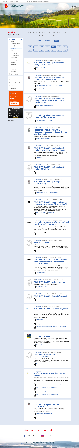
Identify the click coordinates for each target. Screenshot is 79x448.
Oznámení (13, 62)
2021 (59, 46)
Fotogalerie (13, 88)
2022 (53, 46)
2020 (65, 46)
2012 (42, 53)
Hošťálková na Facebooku (32, 435)
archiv (56, 40)
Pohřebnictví (13, 69)
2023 (47, 46)
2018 (36, 50)
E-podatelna (13, 46)
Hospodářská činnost (15, 53)
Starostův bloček (14, 66)
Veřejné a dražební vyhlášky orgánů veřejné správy (47, 34)
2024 (42, 46)
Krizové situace (14, 57)
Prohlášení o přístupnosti (26, 443)
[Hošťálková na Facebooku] (1, 1)
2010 (53, 53)
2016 (47, 50)
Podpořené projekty (15, 55)
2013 (65, 50)
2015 (53, 50)
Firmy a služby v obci (15, 82)
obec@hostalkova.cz (42, 441)
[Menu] (75, 6)
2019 (30, 50)
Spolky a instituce (14, 79)
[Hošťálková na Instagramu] (3, 1)
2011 (47, 53)
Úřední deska (13, 48)
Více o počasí (11, 120)
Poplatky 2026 (13, 71)
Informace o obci (14, 74)
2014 (59, 50)
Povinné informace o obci (16, 67)
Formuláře (13, 59)
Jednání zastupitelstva (15, 52)
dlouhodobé (48, 40)
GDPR (12, 50)
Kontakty (12, 41)
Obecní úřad (13, 39)
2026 (30, 46)
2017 (42, 50)
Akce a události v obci (15, 77)
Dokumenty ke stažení (15, 43)
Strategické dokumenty (15, 60)
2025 (36, 46)
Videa (12, 85)
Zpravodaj (13, 45)
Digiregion (56, 443)
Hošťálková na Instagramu (49, 435)
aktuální (39, 40)
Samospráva (13, 64)
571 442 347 (49, 441)
